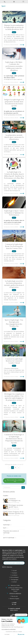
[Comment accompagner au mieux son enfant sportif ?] (5, 500)
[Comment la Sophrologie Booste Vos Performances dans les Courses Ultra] (14, 236)
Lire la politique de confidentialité (9, 629)
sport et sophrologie (8, 537)
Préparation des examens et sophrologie (11, 531)
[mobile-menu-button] (23, 1)
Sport (4, 528)
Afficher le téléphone (15, 593)
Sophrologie (6, 524)
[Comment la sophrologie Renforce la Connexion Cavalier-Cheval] (14, 350)
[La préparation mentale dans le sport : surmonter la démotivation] (14, 127)
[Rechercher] (23, 487)
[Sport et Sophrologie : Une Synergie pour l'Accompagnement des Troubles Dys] (14, 311)
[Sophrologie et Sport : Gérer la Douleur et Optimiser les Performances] (14, 202)
